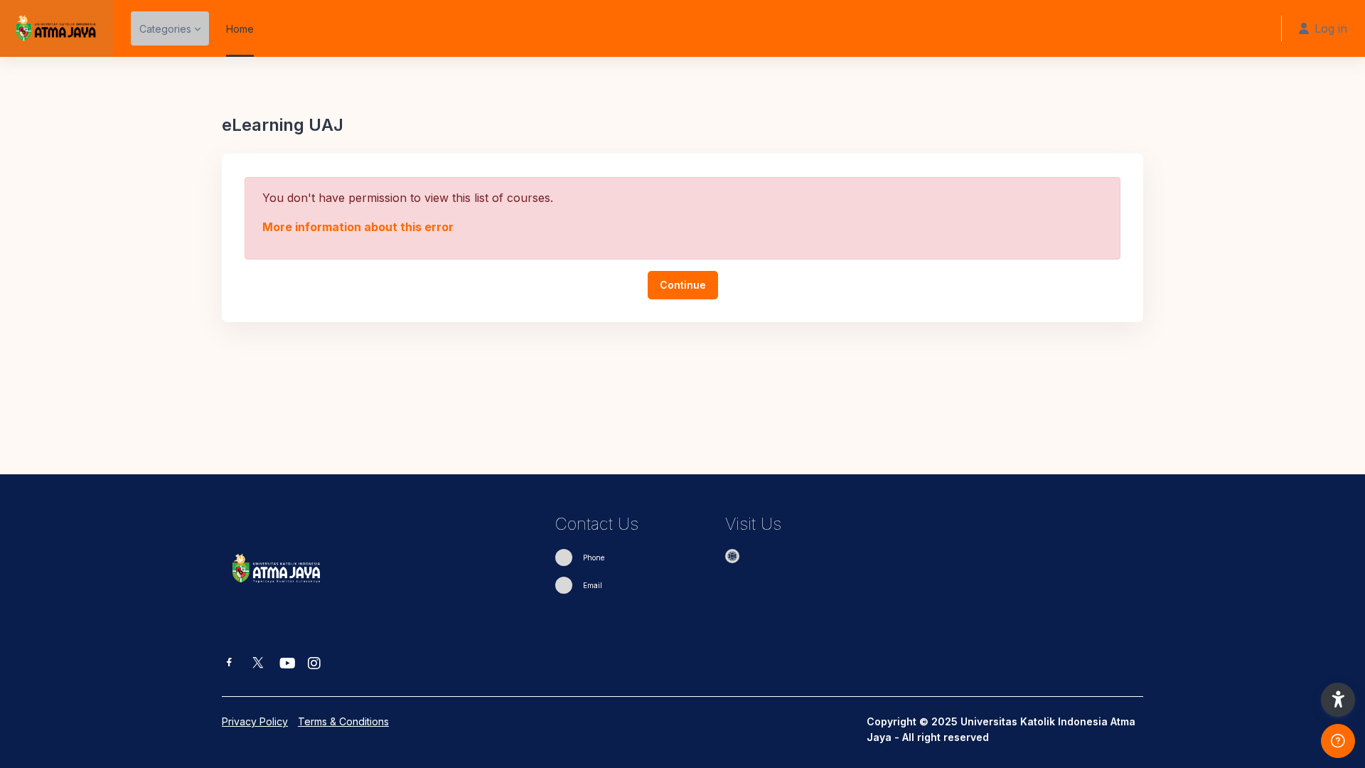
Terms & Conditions (343, 721)
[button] (1338, 700)
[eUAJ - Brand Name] (57, 28)
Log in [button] (1331, 28)
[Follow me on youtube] (286, 664)
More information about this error (358, 227)
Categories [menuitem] (165, 29)
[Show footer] (1338, 741)
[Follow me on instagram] (315, 664)
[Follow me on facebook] (229, 664)
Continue (683, 285)
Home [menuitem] (240, 29)
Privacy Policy (255, 721)
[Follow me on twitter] (258, 664)
